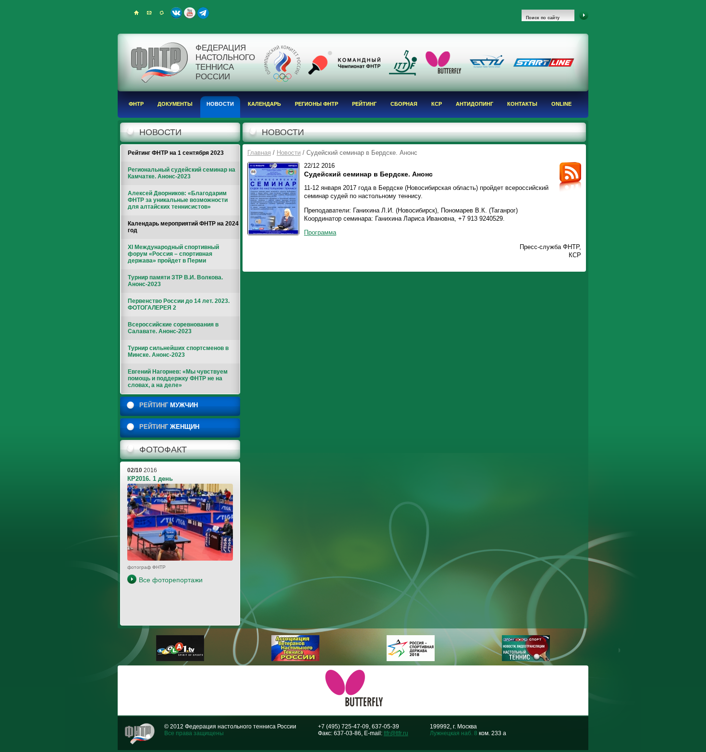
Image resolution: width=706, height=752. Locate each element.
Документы (175, 104)
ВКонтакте (176, 13)
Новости (220, 104)
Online (561, 104)
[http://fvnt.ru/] (295, 659)
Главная (259, 152)
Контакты (522, 104)
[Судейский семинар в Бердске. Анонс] (273, 198)
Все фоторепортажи (171, 580)
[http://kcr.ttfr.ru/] (344, 72)
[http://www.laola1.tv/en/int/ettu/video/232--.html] (180, 659)
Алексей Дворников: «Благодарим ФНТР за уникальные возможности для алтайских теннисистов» (178, 200)
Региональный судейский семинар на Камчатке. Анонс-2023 (181, 173)
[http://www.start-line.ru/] (543, 65)
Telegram (203, 13)
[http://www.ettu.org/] (487, 68)
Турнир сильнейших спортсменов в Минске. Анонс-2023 (178, 351)
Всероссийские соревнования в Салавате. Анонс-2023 (173, 328)
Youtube (189, 13)
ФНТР (136, 104)
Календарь (264, 104)
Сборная (403, 104)
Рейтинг (364, 104)
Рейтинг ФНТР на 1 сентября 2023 (176, 153)
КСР (436, 104)
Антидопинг (474, 104)
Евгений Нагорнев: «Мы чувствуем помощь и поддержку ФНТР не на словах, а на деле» (178, 378)
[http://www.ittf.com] (403, 73)
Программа (320, 232)
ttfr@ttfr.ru (396, 733)
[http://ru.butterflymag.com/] (443, 71)
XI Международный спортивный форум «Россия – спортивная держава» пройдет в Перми (173, 254)
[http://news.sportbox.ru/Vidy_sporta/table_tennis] (526, 659)
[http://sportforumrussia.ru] (411, 659)
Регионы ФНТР (316, 104)
